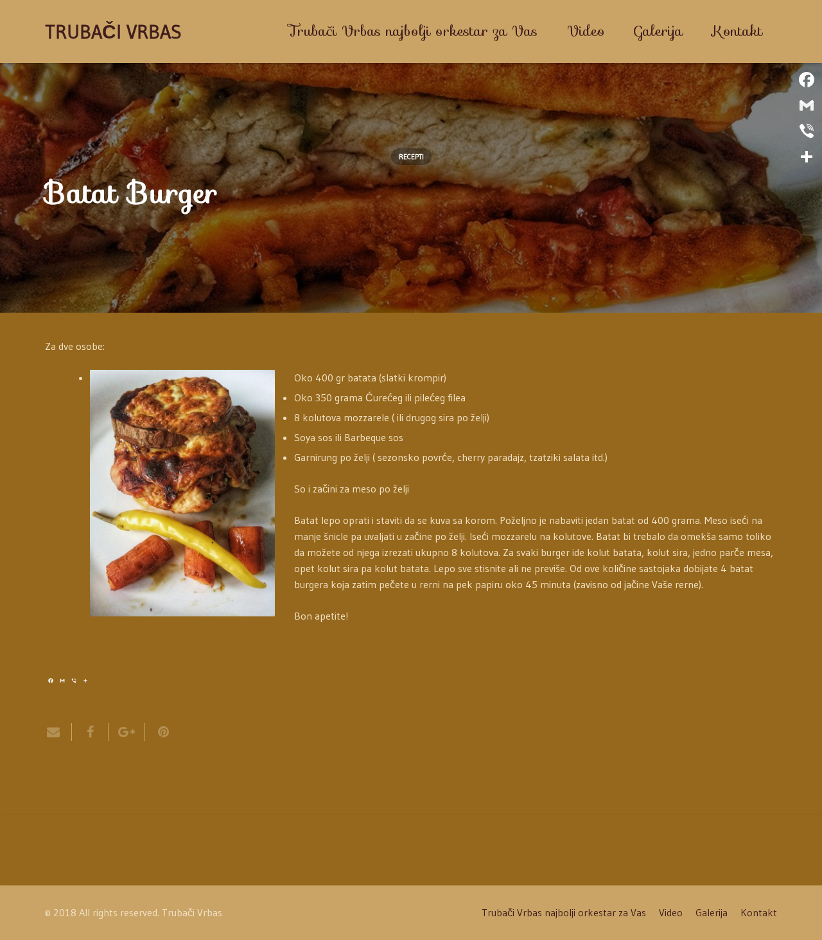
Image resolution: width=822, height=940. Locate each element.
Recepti (411, 156)
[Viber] (806, 131)
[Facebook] (806, 79)
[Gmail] (806, 105)
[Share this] (90, 732)
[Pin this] (158, 732)
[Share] (806, 157)
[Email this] (58, 732)
